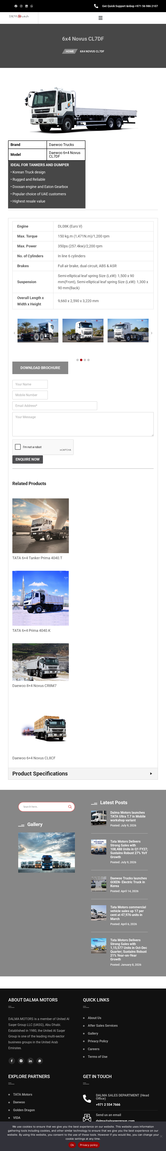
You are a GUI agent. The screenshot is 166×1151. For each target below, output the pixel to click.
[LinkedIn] (30, 1061)
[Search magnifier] (70, 807)
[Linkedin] (26, 6)
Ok (72, 1145)
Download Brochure (40, 368)
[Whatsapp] (31, 6)
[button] (100, 18)
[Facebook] (15, 6)
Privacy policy (89, 1145)
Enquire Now (28, 459)
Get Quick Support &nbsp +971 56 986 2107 (130, 6)
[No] (161, 1136)
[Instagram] (21, 6)
